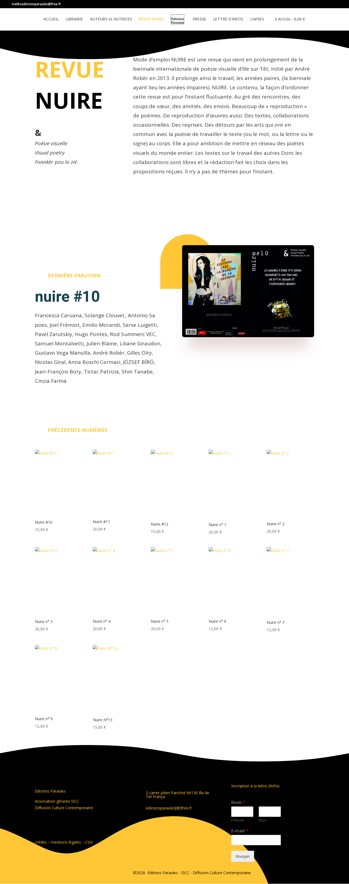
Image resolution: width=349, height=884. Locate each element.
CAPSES (257, 19)
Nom (238, 802)
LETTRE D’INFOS (228, 19)
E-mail (239, 831)
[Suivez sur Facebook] (134, 825)
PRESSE (199, 19)
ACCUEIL (51, 19)
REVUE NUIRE (151, 19)
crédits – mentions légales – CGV (64, 842)
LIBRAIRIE (74, 19)
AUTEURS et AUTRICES (111, 19)
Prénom (237, 820)
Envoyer (243, 856)
